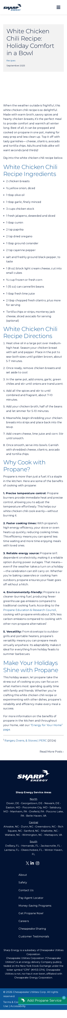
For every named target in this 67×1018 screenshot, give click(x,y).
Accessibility (18, 1006)
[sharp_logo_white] (33, 771)
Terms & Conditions (15, 1002)
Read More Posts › (52, 751)
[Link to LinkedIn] (32, 863)
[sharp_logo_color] (12, 5)
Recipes (11, 60)
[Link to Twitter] (28, 863)
